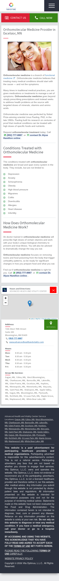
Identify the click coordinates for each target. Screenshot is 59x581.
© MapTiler (38, 319)
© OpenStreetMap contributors (49, 319)
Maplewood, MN (16, 441)
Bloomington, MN (27, 435)
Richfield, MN (15, 438)
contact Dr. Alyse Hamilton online (27, 274)
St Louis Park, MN (30, 438)
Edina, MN (29, 419)
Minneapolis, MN (16, 428)
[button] (30, 303)
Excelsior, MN (31, 425)
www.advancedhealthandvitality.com (26, 342)
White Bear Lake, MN (34, 441)
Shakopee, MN (29, 431)
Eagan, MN (19, 419)
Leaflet (32, 319)
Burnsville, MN (31, 422)
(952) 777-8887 (15, 338)
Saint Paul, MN (15, 431)
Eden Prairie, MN (16, 425)
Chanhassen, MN (16, 422)
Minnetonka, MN (32, 428)
